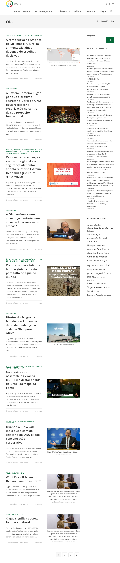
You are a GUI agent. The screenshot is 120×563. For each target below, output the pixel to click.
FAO (7, 36)
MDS (89, 277)
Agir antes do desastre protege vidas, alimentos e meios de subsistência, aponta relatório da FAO (100, 193)
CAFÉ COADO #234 (93, 79)
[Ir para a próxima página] (77, 555)
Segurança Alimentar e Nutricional (23, 152)
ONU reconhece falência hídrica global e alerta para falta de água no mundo (23, 271)
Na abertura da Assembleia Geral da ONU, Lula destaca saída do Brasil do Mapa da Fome (23, 380)
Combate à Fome (101, 253)
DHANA (8, 421)
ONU (112, 21)
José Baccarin (92, 273)
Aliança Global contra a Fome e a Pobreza (24, 366)
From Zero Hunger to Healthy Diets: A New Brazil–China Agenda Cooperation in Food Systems (100, 86)
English (105, 260)
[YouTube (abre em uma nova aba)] (113, 4)
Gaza (14, 473)
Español (90, 265)
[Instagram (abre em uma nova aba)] (106, 4)
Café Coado (103, 249)
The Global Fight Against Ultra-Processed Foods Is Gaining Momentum (97, 204)
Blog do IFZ (91, 249)
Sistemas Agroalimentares (99, 295)
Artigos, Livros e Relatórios (18, 150)
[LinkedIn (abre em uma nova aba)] (109, 4)
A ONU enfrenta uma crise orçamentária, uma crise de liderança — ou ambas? (23, 220)
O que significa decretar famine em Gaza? (23, 520)
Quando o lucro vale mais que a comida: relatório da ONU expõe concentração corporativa (23, 434)
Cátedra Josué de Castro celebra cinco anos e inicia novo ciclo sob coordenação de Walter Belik (100, 143)
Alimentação (93, 234)
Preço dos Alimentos (96, 283)
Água (8, 259)
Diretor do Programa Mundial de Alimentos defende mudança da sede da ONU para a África (21, 325)
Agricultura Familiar (94, 225)
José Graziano (106, 273)
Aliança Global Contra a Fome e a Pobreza (100, 229)
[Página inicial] (97, 21)
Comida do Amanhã (97, 256)
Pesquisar (91, 36)
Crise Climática (94, 260)
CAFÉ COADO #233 (93, 136)
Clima (89, 253)
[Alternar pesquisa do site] (111, 11)
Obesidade (91, 280)
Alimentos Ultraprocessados (96, 243)
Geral (12, 36)
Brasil (9, 368)
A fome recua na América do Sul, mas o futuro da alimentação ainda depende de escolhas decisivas (24, 47)
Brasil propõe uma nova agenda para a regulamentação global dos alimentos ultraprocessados (100, 154)
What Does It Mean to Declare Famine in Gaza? (23, 479)
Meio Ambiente (98, 277)
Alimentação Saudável (97, 238)
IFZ (11, 89)
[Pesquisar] (110, 40)
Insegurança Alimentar (27, 36)
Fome (8, 473)
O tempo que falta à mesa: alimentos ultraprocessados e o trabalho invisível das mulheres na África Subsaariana (100, 71)
